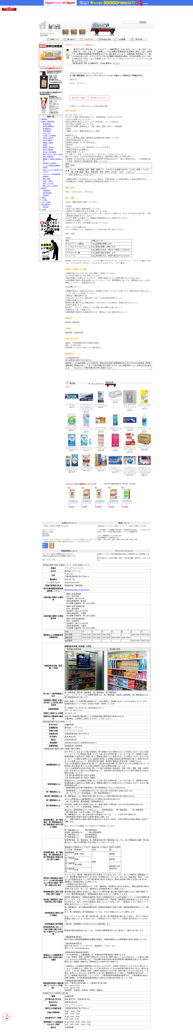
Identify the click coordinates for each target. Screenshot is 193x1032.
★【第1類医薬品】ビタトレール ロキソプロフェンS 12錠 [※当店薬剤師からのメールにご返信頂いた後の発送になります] (86, 407)
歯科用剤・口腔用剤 (49, 163)
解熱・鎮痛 (46, 179)
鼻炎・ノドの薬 (48, 183)
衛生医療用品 (45, 204)
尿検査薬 (46, 195)
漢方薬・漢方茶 (48, 138)
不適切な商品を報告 (101, 106)
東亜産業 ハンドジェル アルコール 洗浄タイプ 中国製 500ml (144, 429)
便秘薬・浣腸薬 (48, 142)
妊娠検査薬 (46, 190)
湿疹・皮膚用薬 (48, 149)
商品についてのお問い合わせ (81, 106)
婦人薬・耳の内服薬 (49, 152)
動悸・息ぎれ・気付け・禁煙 (52, 154)
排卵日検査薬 (47, 193)
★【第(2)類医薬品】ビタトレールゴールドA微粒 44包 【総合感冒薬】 (144, 447)
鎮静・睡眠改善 (48, 156)
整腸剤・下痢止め (49, 147)
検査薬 (43, 188)
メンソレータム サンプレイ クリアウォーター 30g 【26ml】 (86, 429)
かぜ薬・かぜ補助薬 (49, 135)
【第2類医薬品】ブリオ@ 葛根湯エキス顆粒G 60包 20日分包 (129, 449)
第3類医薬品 (47, 131)
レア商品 (44, 200)
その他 (43, 209)
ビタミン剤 (46, 133)
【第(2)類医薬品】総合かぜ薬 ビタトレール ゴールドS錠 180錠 (100, 429)
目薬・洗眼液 (47, 140)
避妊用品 (46, 207)
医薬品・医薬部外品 (48, 121)
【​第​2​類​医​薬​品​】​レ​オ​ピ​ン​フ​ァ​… (73, 503)
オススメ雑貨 (45, 202)
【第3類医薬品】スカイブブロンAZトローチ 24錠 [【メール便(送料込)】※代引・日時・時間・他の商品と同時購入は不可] (144, 471)
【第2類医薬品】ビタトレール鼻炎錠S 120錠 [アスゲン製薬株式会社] (71, 469)
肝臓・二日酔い (48, 181)
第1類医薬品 (47, 124)
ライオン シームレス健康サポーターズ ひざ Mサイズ (144, 406)
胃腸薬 (45, 145)
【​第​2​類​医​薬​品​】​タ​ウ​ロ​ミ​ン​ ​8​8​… (127, 503)
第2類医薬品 (47, 128)
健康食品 (44, 119)
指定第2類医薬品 (48, 126)
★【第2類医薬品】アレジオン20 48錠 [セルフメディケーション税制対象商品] (115, 469)
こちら (117, 63)
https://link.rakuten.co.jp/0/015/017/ (77, 590)
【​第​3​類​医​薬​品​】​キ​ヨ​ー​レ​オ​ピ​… (86, 503)
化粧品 (43, 197)
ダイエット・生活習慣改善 (51, 174)
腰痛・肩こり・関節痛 (50, 186)
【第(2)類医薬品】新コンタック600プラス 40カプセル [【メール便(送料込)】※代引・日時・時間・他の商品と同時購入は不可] (129, 471)
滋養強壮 (46, 176)
